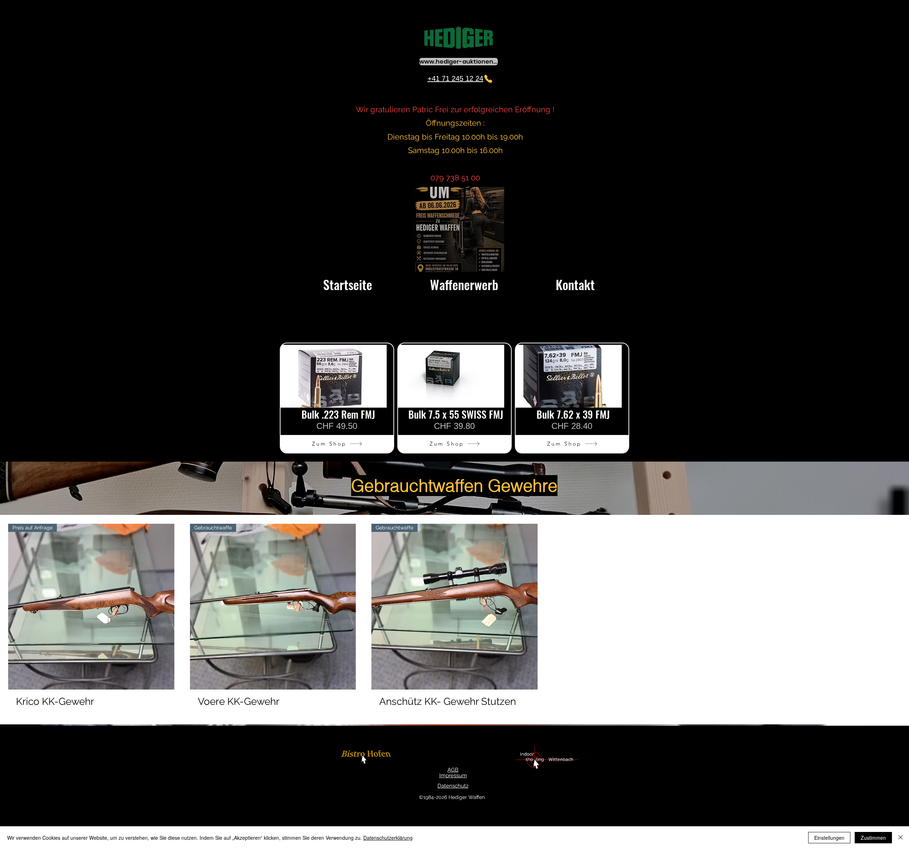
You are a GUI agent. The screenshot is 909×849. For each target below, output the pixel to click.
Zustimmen (873, 837)
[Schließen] (900, 837)
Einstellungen (829, 837)
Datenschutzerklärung (388, 837)
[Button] (367, 758)
